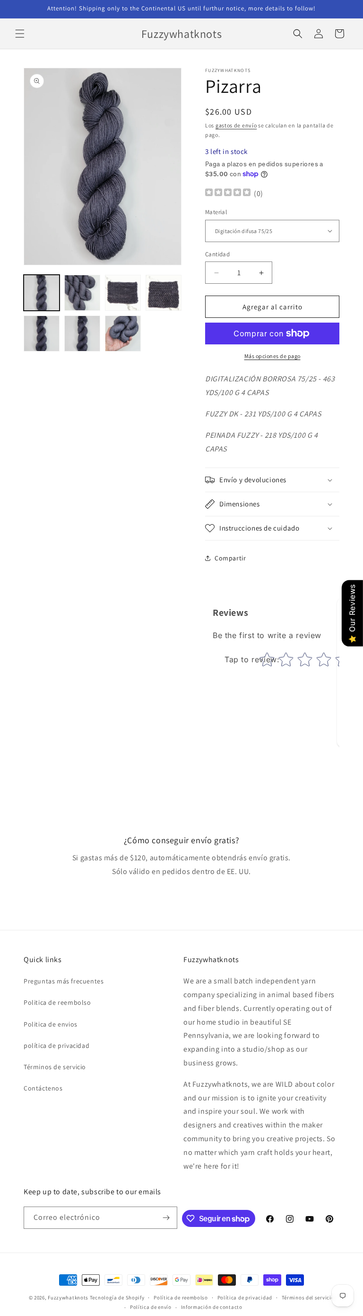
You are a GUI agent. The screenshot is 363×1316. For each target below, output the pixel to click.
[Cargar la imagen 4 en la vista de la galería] (164, 293)
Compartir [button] (230, 558)
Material (216, 212)
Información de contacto (211, 1307)
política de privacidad (56, 1045)
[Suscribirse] (166, 1218)
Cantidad (217, 254)
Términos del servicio (308, 1297)
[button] (19, 33)
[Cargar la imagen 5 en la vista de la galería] (42, 333)
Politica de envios (51, 1024)
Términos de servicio (55, 1067)
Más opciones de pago (272, 356)
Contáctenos (43, 1088)
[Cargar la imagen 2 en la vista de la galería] (82, 293)
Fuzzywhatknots (68, 1297)
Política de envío (151, 1307)
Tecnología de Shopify (117, 1297)
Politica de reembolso (57, 1002)
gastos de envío (236, 125)
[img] (228, 193)
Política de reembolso (181, 1297)
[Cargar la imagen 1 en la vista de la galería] (42, 293)
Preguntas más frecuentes (64, 981)
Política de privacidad (244, 1297)
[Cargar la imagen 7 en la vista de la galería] (123, 333)
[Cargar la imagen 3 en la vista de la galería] (123, 293)
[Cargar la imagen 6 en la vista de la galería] (82, 333)
